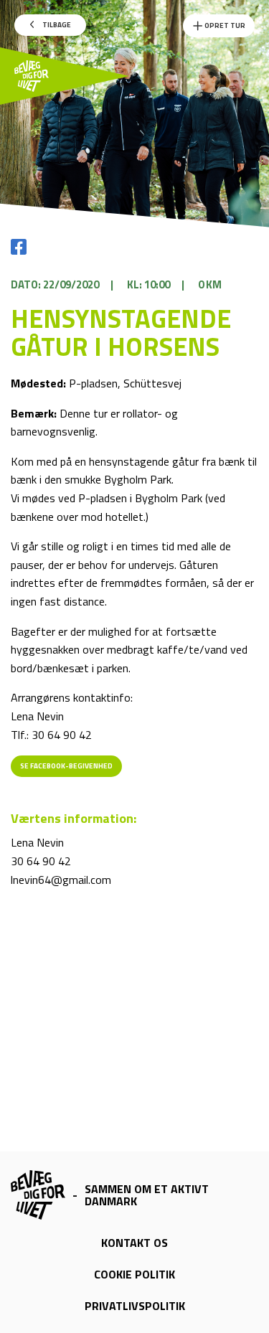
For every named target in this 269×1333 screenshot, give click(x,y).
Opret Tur (224, 25)
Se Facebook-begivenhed (66, 765)
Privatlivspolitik (135, 1305)
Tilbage (56, 24)
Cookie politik (134, 1274)
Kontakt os (134, 1242)
